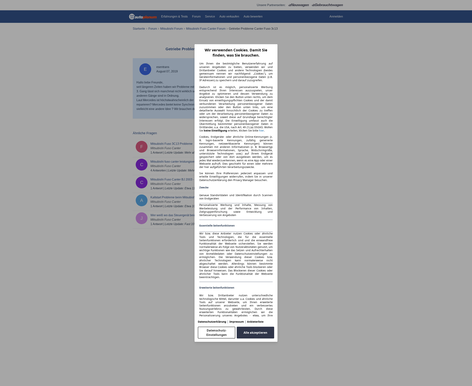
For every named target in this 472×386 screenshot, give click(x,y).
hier (261, 130)
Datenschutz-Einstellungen (216, 332)
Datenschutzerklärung (212, 321)
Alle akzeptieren (255, 333)
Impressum (236, 321)
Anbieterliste (255, 321)
